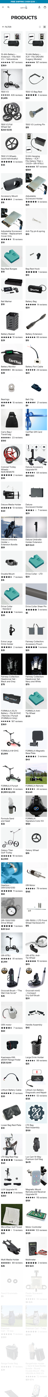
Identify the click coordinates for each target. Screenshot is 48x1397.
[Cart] (45, 7)
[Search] (8, 7)
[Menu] (3, 7)
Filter (8, 27)
